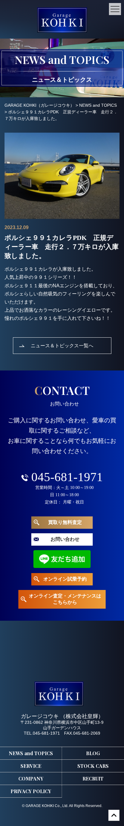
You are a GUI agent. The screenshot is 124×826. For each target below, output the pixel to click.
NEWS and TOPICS (31, 753)
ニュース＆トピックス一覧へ (62, 345)
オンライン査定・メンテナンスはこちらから (65, 599)
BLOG (93, 753)
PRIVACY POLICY (31, 791)
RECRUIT (93, 778)
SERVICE (30, 766)
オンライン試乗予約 (65, 579)
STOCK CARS (93, 766)
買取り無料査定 (65, 522)
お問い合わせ (65, 539)
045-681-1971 (67, 477)
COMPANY (30, 778)
